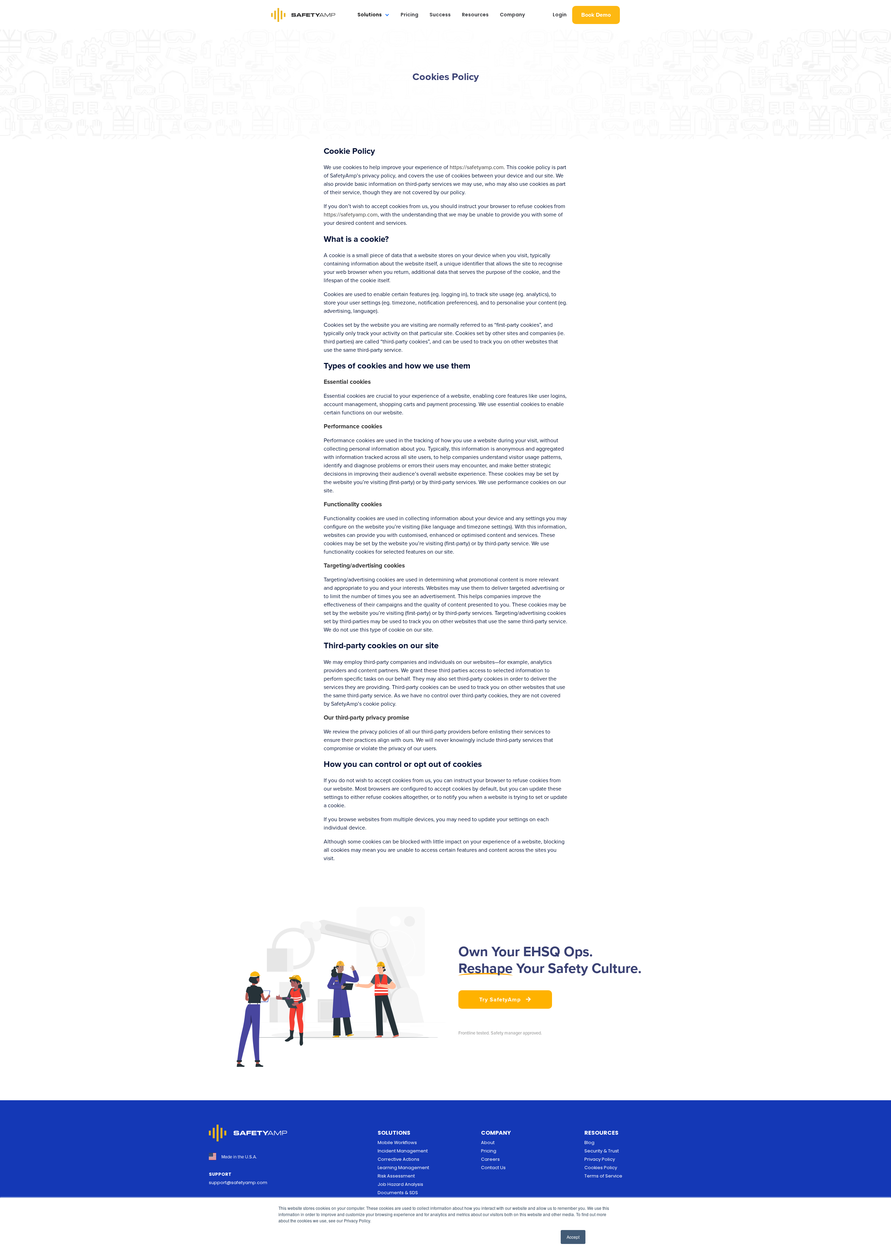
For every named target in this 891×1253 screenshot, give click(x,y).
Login (560, 14)
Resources (475, 14)
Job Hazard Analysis (400, 1184)
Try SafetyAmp (505, 1000)
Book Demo (596, 15)
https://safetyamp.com (477, 167)
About (488, 1142)
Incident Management (403, 1151)
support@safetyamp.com (238, 1182)
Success (440, 14)
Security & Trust (601, 1151)
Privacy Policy (599, 1159)
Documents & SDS (398, 1193)
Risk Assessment (396, 1176)
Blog (589, 1142)
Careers (490, 1159)
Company (512, 14)
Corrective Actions (398, 1159)
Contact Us (493, 1168)
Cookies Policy (600, 1168)
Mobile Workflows (397, 1142)
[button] (373, 15)
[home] (303, 15)
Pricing (409, 14)
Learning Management (403, 1168)
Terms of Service (603, 1176)
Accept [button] (573, 1237)
